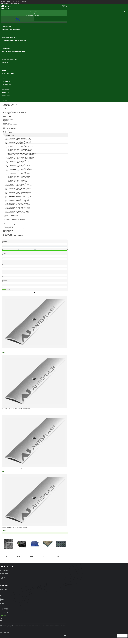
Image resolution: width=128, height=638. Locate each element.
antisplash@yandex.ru (14, 3)
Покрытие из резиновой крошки (9, 115)
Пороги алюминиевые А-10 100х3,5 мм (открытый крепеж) (18, 203)
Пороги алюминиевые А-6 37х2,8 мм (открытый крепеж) (17, 200)
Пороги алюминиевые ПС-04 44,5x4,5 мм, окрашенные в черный (20, 158)
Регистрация (122, 634)
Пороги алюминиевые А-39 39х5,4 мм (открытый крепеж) (18, 207)
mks (3, 109)
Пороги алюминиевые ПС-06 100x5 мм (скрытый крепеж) (18, 191)
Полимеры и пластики (7, 120)
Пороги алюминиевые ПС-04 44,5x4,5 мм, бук (16, 166)
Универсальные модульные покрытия (11, 111)
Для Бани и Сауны (6, 233)
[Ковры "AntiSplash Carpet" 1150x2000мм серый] (8, 547)
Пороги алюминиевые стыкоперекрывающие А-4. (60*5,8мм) (19, 197)
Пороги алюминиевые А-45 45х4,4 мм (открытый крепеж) (18, 208)
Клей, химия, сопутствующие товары (10, 121)
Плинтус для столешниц (9, 226)
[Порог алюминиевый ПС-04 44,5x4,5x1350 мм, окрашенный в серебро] (34, 381)
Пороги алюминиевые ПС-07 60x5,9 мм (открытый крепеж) (18, 192)
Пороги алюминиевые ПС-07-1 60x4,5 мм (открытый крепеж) (18, 193)
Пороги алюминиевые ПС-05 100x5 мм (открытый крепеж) (18, 189)
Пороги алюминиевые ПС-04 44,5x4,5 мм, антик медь (18, 151)
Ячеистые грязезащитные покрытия (10, 104)
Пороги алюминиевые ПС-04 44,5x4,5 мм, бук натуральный (19, 168)
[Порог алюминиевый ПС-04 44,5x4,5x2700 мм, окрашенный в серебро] (34, 500)
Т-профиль (7, 218)
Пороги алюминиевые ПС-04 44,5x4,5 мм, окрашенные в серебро (21, 153)
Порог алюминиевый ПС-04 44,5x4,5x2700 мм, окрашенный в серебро (16, 527)
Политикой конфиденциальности (7, 628)
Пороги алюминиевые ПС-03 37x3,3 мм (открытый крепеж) (18, 141)
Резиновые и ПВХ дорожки (8, 113)
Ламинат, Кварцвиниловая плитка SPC (11, 130)
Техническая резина (7, 116)
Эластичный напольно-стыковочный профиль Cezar (15, 228)
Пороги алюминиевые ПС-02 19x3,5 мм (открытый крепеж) (18, 139)
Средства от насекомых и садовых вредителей (13, 235)
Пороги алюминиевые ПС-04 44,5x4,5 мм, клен (17, 170)
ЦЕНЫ (13, 1)
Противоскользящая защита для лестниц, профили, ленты (15, 112)
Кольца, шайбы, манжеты (8, 119)
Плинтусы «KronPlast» (8, 227)
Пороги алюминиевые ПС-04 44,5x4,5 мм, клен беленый (19, 176)
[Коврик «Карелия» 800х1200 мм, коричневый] (47, 547)
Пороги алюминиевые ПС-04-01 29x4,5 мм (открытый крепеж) (19, 185)
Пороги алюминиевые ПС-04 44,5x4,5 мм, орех (17, 174)
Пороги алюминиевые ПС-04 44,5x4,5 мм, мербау (17, 180)
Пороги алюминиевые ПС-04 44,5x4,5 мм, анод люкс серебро (20, 146)
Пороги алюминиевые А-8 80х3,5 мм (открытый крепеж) (17, 201)
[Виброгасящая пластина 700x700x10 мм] (34, 547)
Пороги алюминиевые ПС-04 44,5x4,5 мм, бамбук (17, 162)
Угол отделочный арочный (9, 224)
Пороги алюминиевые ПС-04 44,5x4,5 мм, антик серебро (19, 150)
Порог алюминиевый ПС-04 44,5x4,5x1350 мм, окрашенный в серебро (16, 408)
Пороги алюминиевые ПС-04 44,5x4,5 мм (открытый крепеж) (19, 143)
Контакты (2, 602)
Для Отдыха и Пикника (7, 234)
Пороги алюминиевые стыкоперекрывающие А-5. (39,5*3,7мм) (19, 199)
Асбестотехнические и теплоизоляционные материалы (14, 117)
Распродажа (5, 237)
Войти (59, 5)
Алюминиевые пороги (9, 135)
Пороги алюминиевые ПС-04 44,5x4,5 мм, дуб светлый (18, 165)
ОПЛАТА (8, 1)
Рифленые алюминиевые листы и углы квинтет (15, 219)
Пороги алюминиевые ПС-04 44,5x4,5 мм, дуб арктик (18, 184)
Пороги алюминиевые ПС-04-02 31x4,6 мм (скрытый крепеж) (19, 187)
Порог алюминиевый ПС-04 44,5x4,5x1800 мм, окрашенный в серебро (16, 468)
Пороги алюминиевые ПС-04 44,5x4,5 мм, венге (17, 181)
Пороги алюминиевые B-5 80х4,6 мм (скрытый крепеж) (17, 214)
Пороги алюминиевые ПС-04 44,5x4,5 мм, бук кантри (18, 160)
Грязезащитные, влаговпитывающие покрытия (12, 107)
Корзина (119, 635)
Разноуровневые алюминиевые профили (13, 216)
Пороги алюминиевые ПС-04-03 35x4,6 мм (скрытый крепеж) (19, 188)
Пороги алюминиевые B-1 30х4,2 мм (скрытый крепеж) (17, 210)
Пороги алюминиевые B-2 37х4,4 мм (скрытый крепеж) (17, 211)
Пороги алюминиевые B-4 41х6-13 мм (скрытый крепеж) (18, 212)
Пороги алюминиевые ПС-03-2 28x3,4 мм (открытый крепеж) (18, 142)
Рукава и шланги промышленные (10, 124)
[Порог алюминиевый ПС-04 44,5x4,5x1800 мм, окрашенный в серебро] (34, 441)
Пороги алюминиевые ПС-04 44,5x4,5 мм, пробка (17, 172)
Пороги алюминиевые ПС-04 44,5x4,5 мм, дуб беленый (18, 173)
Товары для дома (6, 123)
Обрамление (6, 222)
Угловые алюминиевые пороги (11, 215)
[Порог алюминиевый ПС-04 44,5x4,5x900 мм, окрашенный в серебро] (34, 322)
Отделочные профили (8, 134)
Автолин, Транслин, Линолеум (9, 128)
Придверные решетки (7, 125)
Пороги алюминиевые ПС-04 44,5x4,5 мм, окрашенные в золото (20, 154)
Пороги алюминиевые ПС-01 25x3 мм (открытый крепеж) (18, 138)
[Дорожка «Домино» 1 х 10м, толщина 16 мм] (21, 547)
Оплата (2, 599)
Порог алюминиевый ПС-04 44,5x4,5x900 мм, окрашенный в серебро (15, 349)
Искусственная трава (7, 132)
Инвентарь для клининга (8, 231)
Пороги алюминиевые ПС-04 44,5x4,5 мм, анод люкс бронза (19, 149)
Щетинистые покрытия (7, 105)
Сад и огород (5, 131)
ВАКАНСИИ (24, 1)
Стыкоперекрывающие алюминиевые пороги (15, 136)
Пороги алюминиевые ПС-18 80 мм (13, 195)
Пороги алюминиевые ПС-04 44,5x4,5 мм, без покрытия (18, 145)
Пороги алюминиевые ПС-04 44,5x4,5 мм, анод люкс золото (19, 147)
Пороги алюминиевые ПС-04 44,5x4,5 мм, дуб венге (18, 183)
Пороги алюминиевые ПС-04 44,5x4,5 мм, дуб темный (18, 177)
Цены (1, 600)
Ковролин (5, 127)
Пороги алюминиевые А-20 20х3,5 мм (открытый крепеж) (18, 204)
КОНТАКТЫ (18, 1)
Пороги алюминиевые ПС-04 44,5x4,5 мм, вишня (17, 179)
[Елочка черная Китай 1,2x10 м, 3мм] (61, 547)
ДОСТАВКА (3, 1)
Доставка (2, 598)
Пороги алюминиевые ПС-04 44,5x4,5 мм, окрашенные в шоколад (21, 156)
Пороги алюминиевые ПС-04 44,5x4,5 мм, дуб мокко (18, 161)
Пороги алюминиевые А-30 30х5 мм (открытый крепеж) (17, 206)
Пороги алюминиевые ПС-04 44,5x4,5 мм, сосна (17, 164)
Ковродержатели (7, 220)
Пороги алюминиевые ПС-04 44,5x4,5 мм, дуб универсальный (20, 169)
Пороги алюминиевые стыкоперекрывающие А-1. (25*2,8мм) (19, 196)
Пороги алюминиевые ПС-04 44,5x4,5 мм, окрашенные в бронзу (20, 157)
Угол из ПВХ (6, 223)
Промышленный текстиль (8, 230)
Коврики (4, 108)
